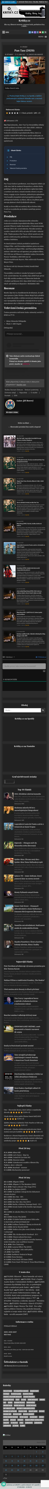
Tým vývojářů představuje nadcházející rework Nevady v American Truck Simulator (26, 1057)
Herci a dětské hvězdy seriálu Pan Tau (28, 502)
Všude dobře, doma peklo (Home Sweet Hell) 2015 (22, 1116)
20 (24, 1465)
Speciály (24, 47)
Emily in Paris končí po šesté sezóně (19, 1046)
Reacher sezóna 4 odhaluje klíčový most (20, 1015)
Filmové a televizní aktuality (12, 1397)
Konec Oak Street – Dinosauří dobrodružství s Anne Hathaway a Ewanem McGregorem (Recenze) (28, 909)
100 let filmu (8, 1391)
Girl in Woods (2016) (20, 1227)
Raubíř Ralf (8, 1290)
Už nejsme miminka (20, 1199)
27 (24, 1470)
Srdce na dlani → (24, 423)
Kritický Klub (8, 1405)
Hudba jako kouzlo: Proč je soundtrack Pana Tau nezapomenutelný (30, 460)
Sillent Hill (16, 1152)
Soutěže (6, 1420)
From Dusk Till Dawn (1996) (22, 1259)
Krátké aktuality (19, 1405)
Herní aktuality (33, 1400)
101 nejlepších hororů (21, 1391)
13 (24, 1461)
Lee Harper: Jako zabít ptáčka (22, 1249)
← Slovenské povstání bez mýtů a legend (24, 427)
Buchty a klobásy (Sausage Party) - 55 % (26, 1204)
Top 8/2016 (15, 1252)
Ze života (15, 1426)
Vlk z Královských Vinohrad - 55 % (25, 1234)
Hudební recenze (19, 1402)
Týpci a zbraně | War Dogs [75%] (24, 1187)
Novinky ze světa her (10, 1411)
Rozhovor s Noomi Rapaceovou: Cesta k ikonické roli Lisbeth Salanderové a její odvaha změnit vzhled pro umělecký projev (23, 1138)
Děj (11, 157)
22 (36, 1465)
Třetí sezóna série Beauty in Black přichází (21, 989)
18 (12, 1465)
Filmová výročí (28, 1394)
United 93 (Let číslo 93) (21, 1157)
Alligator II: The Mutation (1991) (24, 1184)
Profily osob (23, 1411)
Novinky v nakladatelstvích (25, 1408)
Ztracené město (18, 1160)
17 (6, 1465)
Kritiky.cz (24, 20)
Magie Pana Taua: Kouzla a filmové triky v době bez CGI (30, 482)
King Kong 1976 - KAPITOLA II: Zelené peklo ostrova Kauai (29, 613)
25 (12, 1470)
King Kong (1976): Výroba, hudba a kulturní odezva (29, 524)
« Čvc (5, 1478)
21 (30, 1465)
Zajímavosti (28, 1423)
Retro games (24, 1417)
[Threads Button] (35, 32)
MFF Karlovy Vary (9, 1408)
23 (43, 1465)
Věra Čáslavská (18, 1244)
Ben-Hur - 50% (18, 1197)
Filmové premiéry (29, 1397)
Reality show (33, 1411)
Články (22, 1426)
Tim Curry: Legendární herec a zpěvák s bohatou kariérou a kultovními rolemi (26, 1001)
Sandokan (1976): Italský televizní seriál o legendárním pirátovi (28, 569)
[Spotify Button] (43, 32)
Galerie (23, 1400)
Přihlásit (7, 1326)
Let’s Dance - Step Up (21, 1155)
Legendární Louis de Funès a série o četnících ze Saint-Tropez (31, 546)
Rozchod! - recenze (20, 1167)
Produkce (13, 161)
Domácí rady (34, 1391)
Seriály (41, 1417)
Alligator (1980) (18, 1182)
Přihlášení (42, 657)
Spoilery (20, 1420)
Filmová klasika (16, 1394)
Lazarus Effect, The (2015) (21, 1247)
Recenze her (7, 1414)
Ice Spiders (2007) (19, 1189)
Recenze (13, 164)
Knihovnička (31, 1402)
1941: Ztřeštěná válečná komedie (27, 794)
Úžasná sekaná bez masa (22, 1237)
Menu (7, 32)
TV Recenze (14, 1423)
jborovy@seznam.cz (20, 1366)
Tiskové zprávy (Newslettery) (34, 1420)
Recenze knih (17, 1414)
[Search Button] (45, 32)
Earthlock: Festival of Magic (22, 1254)
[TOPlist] (6, 1435)
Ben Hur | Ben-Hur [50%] (21, 1202)
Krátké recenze (31, 1405)
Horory (42, 1400)
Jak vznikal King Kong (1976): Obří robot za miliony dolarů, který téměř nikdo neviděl (29, 592)
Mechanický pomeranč (20, 1170)
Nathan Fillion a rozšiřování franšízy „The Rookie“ (24, 980)
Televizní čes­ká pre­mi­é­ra (18, 168)
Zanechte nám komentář (36, 54)
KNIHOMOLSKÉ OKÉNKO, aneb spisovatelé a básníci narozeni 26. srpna (27, 1029)
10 (6, 1461)
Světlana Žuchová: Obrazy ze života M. (26, 1224)
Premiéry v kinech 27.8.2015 (31, 1303)
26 (18, 1470)
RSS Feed (7, 1334)
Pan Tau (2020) (24, 50)
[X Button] (30, 32)
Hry (5, 1402)
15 (36, 1461)
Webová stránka (13, 412)
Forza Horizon (17, 1257)
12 (18, 1461)
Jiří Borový (10, 54)
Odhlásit (14, 1326)
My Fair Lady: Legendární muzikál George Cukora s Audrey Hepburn (29, 439)
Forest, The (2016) (19, 1217)
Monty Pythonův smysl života (26, 892)
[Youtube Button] (40, 32)
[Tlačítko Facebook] (32, 32)
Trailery (6, 1423)
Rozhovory (33, 1417)
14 (30, 1461)
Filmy (17, 1400)
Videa (21, 1423)
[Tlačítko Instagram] (38, 32)
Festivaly (6, 1394)
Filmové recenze (9, 1400)
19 (18, 1465)
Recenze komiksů (28, 1414)
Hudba (10, 1402)
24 (6, 1470)
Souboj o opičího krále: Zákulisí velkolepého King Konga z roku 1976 (31, 634)
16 (43, 1461)
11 (12, 1461)
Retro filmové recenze (11, 1417)
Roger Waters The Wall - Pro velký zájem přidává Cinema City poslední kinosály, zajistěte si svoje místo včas (23, 1309)
